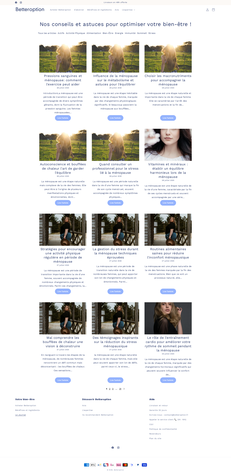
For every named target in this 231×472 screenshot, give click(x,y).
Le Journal (20, 415)
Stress (151, 33)
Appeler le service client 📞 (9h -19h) (167, 419)
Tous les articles (47, 33)
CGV (151, 424)
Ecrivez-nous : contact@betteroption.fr (168, 415)
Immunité (130, 33)
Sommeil (142, 33)
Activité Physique (75, 33)
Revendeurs (155, 434)
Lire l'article (63, 118)
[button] (128, 10)
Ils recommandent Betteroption (97, 415)
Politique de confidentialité (163, 429)
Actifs (61, 33)
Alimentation (94, 33)
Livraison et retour (158, 405)
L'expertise (87, 410)
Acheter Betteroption (25, 405)
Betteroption (119, 470)
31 (120, 389)
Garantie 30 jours (158, 410)
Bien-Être (108, 33)
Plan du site (155, 438)
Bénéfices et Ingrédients (27, 410)
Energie (119, 33)
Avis (84, 405)
